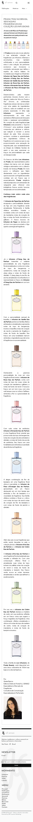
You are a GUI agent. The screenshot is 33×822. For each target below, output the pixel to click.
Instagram (5, 774)
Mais (23, 8)
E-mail (4, 755)
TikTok (4, 778)
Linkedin (4, 780)
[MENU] (25, 3)
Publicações (5, 8)
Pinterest (4, 776)
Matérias (15, 8)
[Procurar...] (16, 3)
